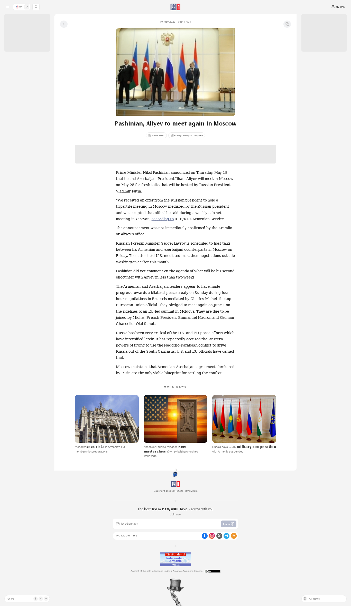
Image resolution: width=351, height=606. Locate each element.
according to (163, 219)
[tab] (220, 119)
